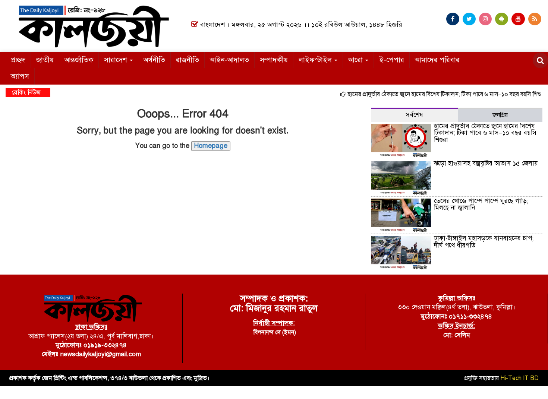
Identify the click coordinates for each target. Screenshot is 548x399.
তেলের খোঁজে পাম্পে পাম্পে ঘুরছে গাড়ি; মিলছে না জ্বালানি (481, 204)
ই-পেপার (391, 60)
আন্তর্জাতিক (78, 60)
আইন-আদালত (229, 60)
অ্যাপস (20, 76)
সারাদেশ (116, 60)
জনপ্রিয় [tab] (500, 115)
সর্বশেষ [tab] (414, 115)
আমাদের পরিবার (437, 60)
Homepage (210, 146)
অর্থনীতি (154, 60)
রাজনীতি (187, 60)
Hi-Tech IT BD (519, 378)
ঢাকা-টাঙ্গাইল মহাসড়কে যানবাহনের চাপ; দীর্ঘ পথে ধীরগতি (483, 241)
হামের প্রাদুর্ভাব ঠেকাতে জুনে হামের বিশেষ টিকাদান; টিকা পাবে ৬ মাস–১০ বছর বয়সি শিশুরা (442, 94)
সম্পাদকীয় (274, 60)
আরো (356, 60)
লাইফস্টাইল (316, 60)
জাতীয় (45, 60)
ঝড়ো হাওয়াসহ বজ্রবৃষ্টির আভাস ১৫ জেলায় (486, 163)
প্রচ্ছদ (18, 60)
